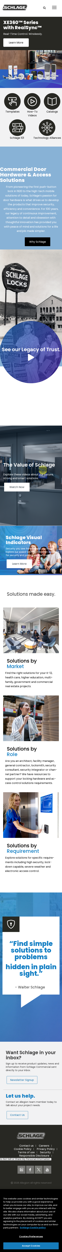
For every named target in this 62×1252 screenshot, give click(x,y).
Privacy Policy (46, 1154)
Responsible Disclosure (34, 1161)
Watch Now (16, 492)
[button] (44, 7)
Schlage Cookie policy (33, 1227)
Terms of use (26, 1157)
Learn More (19, 569)
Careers (44, 1151)
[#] (31, 84)
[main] (31, 1220)
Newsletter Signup (22, 1085)
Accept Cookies (31, 1246)
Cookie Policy (22, 1154)
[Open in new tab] (14, 7)
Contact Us (17, 1120)
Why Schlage (37, 247)
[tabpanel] (31, 46)
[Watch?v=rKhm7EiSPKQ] (31, 362)
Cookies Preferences (31, 1236)
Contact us (26, 1151)
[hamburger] (54, 5)
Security (45, 1157)
